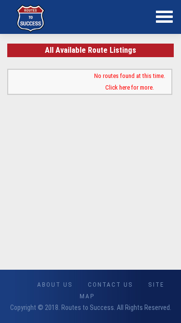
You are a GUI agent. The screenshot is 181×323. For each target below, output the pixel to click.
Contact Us (110, 284)
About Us (55, 284)
